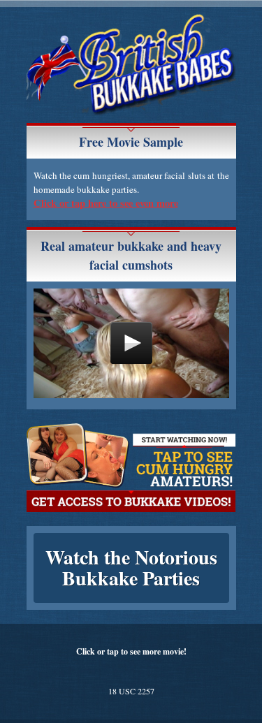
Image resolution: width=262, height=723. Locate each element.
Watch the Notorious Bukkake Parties (131, 567)
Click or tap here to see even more (106, 203)
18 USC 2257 (131, 690)
